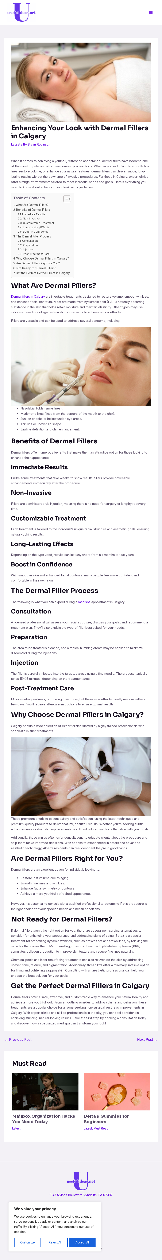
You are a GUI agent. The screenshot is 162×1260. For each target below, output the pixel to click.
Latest (15, 144)
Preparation (30, 245)
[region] (54, 1227)
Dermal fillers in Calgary (28, 296)
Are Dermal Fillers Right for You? (38, 263)
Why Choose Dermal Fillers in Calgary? (42, 258)
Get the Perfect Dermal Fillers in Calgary (43, 273)
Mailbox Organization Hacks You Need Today (43, 1119)
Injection (28, 249)
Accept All (82, 1242)
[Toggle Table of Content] (65, 199)
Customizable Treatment (38, 223)
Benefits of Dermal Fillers (33, 209)
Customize (27, 1242)
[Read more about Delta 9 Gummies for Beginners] (117, 1091)
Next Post (147, 1039)
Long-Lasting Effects (36, 227)
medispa (84, 602)
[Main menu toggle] (150, 12)
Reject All (55, 1242)
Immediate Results (33, 214)
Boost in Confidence (35, 231)
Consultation (30, 240)
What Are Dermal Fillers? (32, 205)
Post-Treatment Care (36, 253)
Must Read (101, 1128)
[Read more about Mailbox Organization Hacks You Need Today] (45, 1091)
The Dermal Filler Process (33, 236)
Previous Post (18, 1039)
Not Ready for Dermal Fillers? (36, 268)
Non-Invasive (31, 218)
